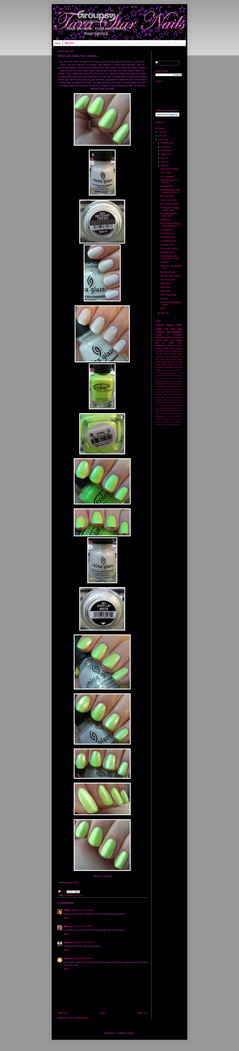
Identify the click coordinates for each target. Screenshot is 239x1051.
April (163, 313)
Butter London (176, 348)
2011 (161, 140)
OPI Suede (166, 403)
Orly (166, 328)
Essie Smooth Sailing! (169, 169)
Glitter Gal (166, 362)
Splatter (168, 408)
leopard (179, 416)
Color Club (78, 895)
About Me (69, 43)
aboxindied (175, 411)
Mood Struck (160, 397)
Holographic (160, 337)
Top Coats (163, 411)
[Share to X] (73, 891)
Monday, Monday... (168, 272)
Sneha (66, 958)
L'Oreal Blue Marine (168, 241)
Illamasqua (162, 386)
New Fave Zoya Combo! (170, 276)
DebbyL (67, 910)
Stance (174, 408)
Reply (66, 918)
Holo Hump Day (172, 384)
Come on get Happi (168, 295)
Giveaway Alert (166, 186)
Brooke (174, 359)
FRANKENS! (165, 220)
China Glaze (68, 895)
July (162, 158)
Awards (179, 346)
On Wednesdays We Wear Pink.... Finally (169, 257)
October (164, 147)
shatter (158, 422)
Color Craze (177, 373)
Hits (156, 354)
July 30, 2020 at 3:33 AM (80, 958)
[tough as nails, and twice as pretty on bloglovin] (167, 116)
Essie (175, 337)
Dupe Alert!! (165, 283)
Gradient (158, 384)
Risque (174, 405)
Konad (172, 386)
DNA (180, 359)
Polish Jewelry (165, 405)
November (165, 143)
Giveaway (164, 262)
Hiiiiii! (162, 308)
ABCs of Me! (165, 172)
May (163, 165)
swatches (165, 422)
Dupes (157, 362)
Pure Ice (168, 357)
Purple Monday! (167, 233)
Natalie (67, 942)
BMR (66, 926)
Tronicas (163, 298)
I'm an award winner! (169, 248)
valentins (158, 424)
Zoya (158, 328)
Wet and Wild (164, 367)
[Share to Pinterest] (78, 891)
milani (162, 359)
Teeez (157, 411)
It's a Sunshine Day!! (169, 204)
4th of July (165, 370)
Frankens (160, 331)
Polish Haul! (165, 287)
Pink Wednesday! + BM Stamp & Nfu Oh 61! (170, 191)
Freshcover (165, 381)
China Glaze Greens (168, 200)
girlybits (163, 416)
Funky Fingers (176, 340)
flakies (170, 345)
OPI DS (169, 337)
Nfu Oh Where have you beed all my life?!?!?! (170, 224)
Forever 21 (162, 335)
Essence (167, 351)
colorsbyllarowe (161, 414)
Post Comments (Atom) (79, 1018)
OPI (179, 325)
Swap (180, 408)
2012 (161, 136)
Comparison (168, 376)
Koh (167, 386)
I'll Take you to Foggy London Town (169, 208)
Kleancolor (173, 354)
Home (58, 43)
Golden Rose (176, 351)
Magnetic (178, 392)
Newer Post (63, 1013)
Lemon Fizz (159, 389)
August (164, 154)
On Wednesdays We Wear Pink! (168, 214)
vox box (165, 424)
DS (175, 376)
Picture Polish (161, 365)
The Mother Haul (167, 237)
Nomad (158, 400)
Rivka (180, 405)
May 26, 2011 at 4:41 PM (81, 942)
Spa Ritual (159, 408)
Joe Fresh (163, 354)
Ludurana (165, 392)
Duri (174, 378)
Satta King (89, 962)
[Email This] (68, 891)
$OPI (168, 359)
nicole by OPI (176, 419)
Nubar (171, 343)
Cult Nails (159, 351)
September (166, 150)
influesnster (171, 416)
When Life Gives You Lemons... (168, 181)
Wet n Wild (174, 367)
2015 (161, 132)
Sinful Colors (173, 365)
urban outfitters (176, 422)
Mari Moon (167, 395)
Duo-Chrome (166, 378)
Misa (180, 354)
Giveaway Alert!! (167, 252)
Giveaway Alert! (166, 229)
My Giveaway (174, 331)
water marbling (174, 424)
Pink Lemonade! (167, 176)
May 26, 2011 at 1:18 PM (80, 926)
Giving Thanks (176, 381)
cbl (181, 411)
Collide (169, 373)
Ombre (173, 403)
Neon (168, 397)
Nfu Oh (160, 343)
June (163, 162)
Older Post (141, 1013)
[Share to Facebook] (76, 891)
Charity (163, 373)
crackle (165, 340)
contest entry (173, 414)
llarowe (158, 419)
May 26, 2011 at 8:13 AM (82, 910)
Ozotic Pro (159, 357)
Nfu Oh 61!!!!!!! (166, 196)
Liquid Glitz (169, 389)
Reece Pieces (165, 291)
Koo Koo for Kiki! (167, 279)
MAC (172, 392)
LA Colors (178, 386)
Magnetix (158, 395)
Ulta (169, 411)
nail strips (166, 419)
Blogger (131, 1033)
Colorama (159, 376)
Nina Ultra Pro (176, 397)
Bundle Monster (161, 348)
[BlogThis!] (70, 891)
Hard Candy (177, 362)
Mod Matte (177, 395)
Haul (164, 384)
